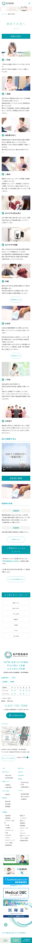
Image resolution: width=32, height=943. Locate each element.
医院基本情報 (25, 794)
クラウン (7, 838)
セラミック (23, 833)
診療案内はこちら (16, 299)
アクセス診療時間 (5, 940)
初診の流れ (8, 775)
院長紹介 (7, 794)
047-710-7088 (18, 705)
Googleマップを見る (21, 757)
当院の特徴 (8, 787)
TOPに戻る (16, 636)
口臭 (6, 833)
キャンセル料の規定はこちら (16, 579)
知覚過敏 (22, 825)
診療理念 (7, 785)
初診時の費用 (9, 778)
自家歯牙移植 (24, 840)
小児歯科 (7, 828)
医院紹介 (16, 619)
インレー (22, 830)
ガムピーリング (24, 828)
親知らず (22, 815)
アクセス (16, 630)
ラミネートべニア (10, 840)
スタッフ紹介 (16, 614)
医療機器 (7, 806)
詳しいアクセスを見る (8, 758)
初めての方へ (16, 608)
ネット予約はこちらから (17, 715)
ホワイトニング (9, 830)
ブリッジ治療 (8, 842)
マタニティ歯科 (24, 838)
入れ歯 (7, 825)
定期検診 (22, 823)
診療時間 (23, 799)
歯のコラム (21, 768)
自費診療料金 (25, 787)
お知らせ (20, 772)
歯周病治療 (8, 845)
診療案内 (4, 812)
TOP (3, 768)
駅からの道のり (25, 796)
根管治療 (7, 818)
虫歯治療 (7, 815)
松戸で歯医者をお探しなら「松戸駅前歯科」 (14, 933)
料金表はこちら (16, 356)
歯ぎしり (22, 820)
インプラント (23, 818)
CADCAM (8, 835)
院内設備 (7, 804)
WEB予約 (21, 775)
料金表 (16, 625)
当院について (16, 603)
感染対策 (7, 801)
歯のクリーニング (25, 835)
